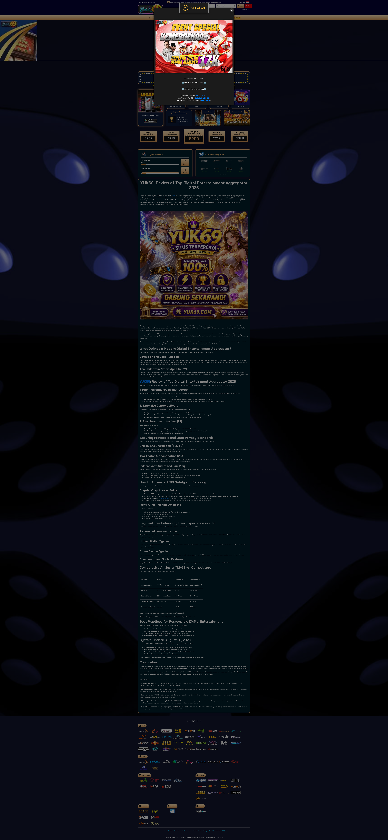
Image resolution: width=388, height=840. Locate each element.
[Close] (232, 10)
